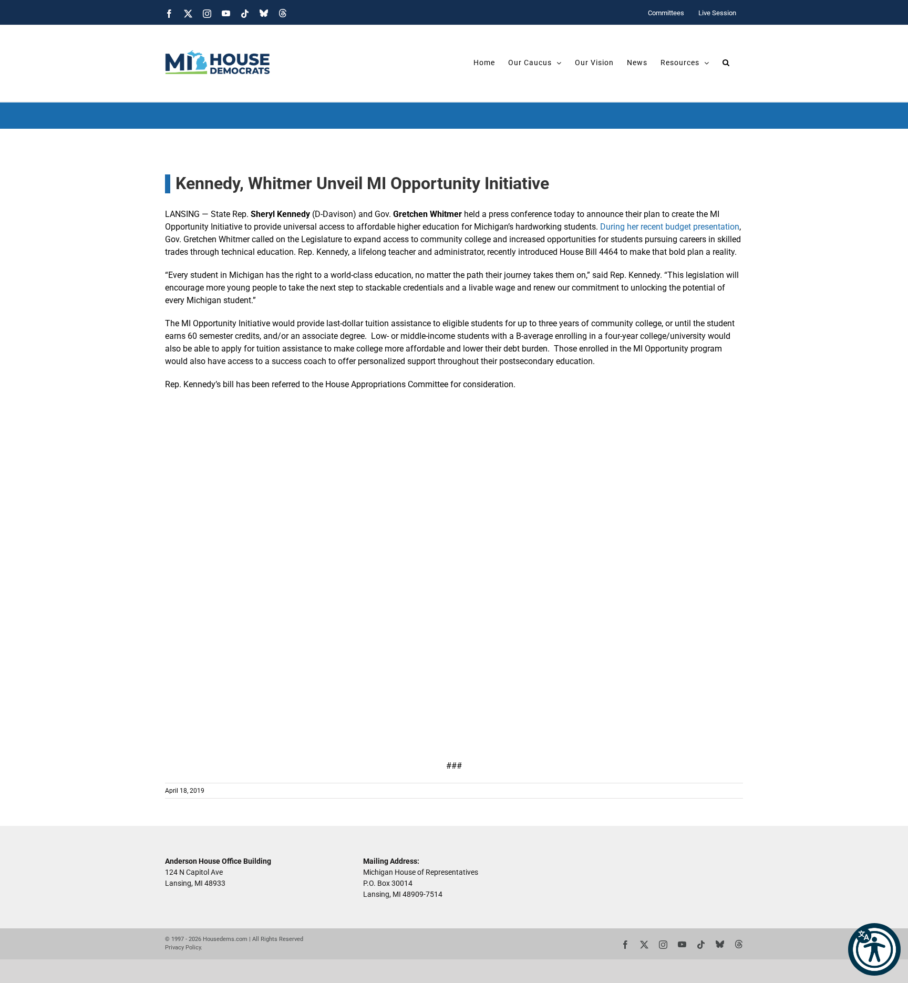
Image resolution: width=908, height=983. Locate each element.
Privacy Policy (183, 947)
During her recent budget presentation (669, 227)
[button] (874, 949)
